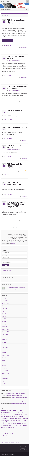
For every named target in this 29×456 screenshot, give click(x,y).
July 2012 (4, 360)
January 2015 (5, 326)
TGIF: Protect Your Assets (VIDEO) (16, 147)
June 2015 (4, 313)
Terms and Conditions (24, 449)
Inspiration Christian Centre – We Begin (10, 442)
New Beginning (4, 435)
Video (10, 75)
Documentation (23, 446)
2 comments (24, 140)
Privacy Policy (22, 448)
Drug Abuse (17, 414)
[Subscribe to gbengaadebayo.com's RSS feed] (1, 1)
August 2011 (5, 381)
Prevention (3, 423)
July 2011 (4, 383)
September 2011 (5, 378)
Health (22, 23)
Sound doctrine (15, 425)
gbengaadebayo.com (6, 9)
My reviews (20, 421)
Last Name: (4, 255)
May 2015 (4, 316)
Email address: (5, 260)
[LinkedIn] (8, 1)
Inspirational (18, 418)
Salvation (10, 423)
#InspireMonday (8, 410)
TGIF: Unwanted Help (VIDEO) (14, 165)
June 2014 (4, 342)
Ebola (5, 45)
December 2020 (5, 303)
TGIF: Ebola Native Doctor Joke (16, 21)
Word (13, 427)
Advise (20, 411)
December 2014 (5, 329)
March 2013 (4, 352)
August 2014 (5, 339)
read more (13, 243)
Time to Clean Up (5, 437)
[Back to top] (26, 453)
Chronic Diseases (22, 412)
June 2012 (4, 362)
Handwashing (10, 416)
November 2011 (5, 373)
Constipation (3, 414)
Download (13, 414)
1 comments (24, 158)
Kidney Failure (25, 418)
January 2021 (5, 300)
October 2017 (5, 308)
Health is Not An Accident (7, 433)
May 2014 (4, 344)
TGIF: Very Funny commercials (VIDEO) (14, 183)
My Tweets (4, 280)
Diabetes (9, 414)
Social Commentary (6, 425)
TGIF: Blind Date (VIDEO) (15, 110)
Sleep (26, 423)
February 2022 (5, 298)
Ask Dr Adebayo (5, 412)
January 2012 (5, 370)
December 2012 (5, 355)
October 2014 (5, 334)
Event (24, 414)
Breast (16, 412)
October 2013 (5, 347)
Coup (6, 414)
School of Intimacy (18, 423)
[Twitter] (4, 1)
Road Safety (7, 423)
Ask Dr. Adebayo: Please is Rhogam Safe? (16, 393)
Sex (24, 423)
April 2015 (4, 318)
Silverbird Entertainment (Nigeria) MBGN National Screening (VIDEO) (16, 204)
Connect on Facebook (8, 270)
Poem (24, 421)
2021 (17, 411)
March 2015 (4, 321)
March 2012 (4, 368)
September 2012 (5, 357)
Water (2, 427)
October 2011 (5, 375)
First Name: (4, 250)
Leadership (3, 420)
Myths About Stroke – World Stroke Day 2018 (11, 440)
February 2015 (5, 324)
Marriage (8, 422)
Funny (7, 45)
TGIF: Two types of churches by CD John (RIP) (17, 88)
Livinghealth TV (18, 420)
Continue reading (8, 40)
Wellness (7, 427)
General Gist (18, 23)
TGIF (10, 45)
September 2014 (5, 337)
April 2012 (4, 365)
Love (5, 421)
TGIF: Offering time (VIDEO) (17, 127)
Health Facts (12, 418)
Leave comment (23, 47)
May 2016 (4, 311)
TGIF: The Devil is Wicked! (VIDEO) (16, 57)
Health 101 (15, 416)
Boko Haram (12, 412)
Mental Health (14, 421)
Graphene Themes (10, 454)
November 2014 (5, 331)
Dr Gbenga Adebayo (11, 23)
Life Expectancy (9, 420)
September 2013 (5, 350)
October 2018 (5, 305)
